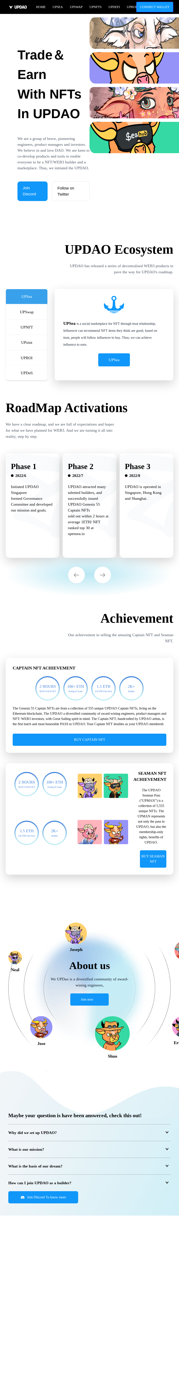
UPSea (114, 360)
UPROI (132, 7)
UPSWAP (76, 7)
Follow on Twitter (65, 191)
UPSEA (58, 7)
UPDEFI (114, 7)
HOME (41, 7)
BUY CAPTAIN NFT (89, 739)
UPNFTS (96, 7)
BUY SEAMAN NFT (153, 858)
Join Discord (29, 191)
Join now (87, 999)
